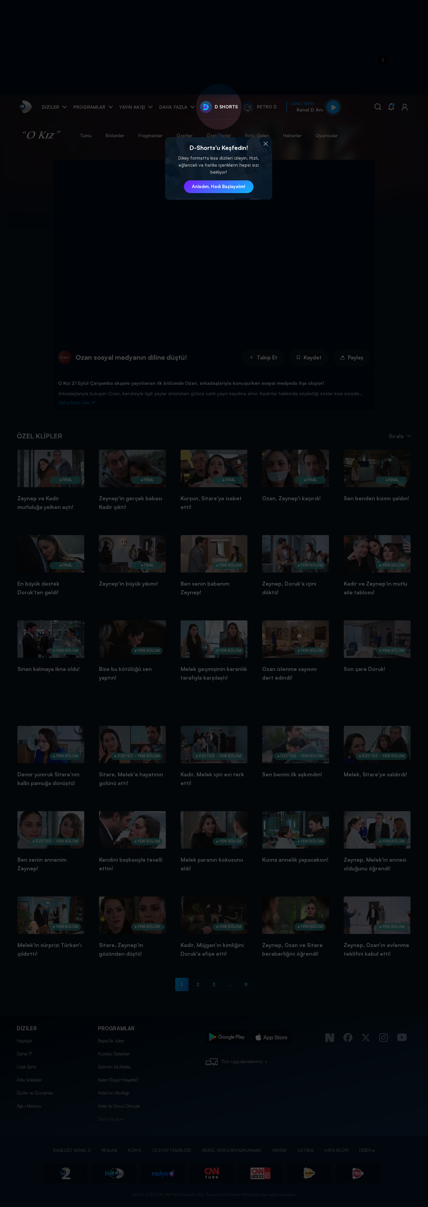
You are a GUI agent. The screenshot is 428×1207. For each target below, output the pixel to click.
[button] (265, 144)
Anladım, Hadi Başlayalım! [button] (218, 186)
